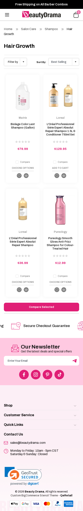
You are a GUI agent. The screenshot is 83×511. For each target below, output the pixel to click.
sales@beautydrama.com (28, 442)
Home (8, 29)
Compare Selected (41, 307)
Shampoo (51, 29)
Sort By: (41, 62)
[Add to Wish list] (19, 175)
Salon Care (28, 29)
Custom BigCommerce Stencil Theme (34, 495)
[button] (15, 62)
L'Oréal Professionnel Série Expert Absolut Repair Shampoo (22, 242)
